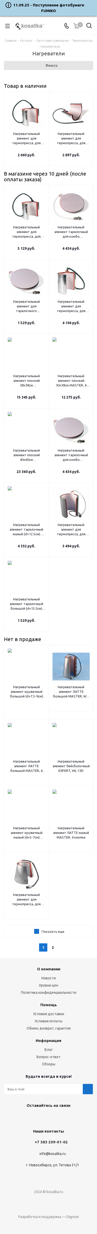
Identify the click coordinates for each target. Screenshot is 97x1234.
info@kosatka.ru (53, 1154)
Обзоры (48, 1064)
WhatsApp (60, 1117)
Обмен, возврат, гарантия (49, 1028)
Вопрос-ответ (48, 1057)
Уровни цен (48, 985)
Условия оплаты (48, 1021)
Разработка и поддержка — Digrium (48, 1217)
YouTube (47, 1117)
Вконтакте (34, 1117)
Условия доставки (48, 1014)
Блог (48, 1050)
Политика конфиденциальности (48, 992)
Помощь (48, 1005)
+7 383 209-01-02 (51, 1142)
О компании (48, 969)
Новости (48, 978)
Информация (48, 1040)
